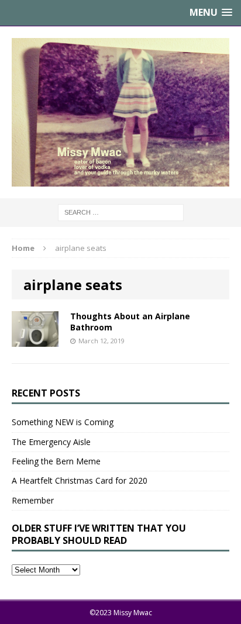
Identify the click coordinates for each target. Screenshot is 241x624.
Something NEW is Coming (62, 422)
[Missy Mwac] (120, 112)
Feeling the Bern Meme (56, 461)
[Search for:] (121, 212)
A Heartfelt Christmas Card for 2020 (79, 480)
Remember (33, 500)
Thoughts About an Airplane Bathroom (130, 321)
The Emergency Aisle (51, 441)
